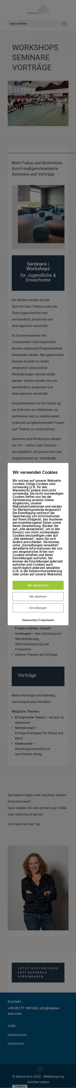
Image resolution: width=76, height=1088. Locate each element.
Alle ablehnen (38, 596)
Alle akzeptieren (38, 585)
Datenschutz (30, 619)
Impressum (47, 619)
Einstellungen (38, 607)
